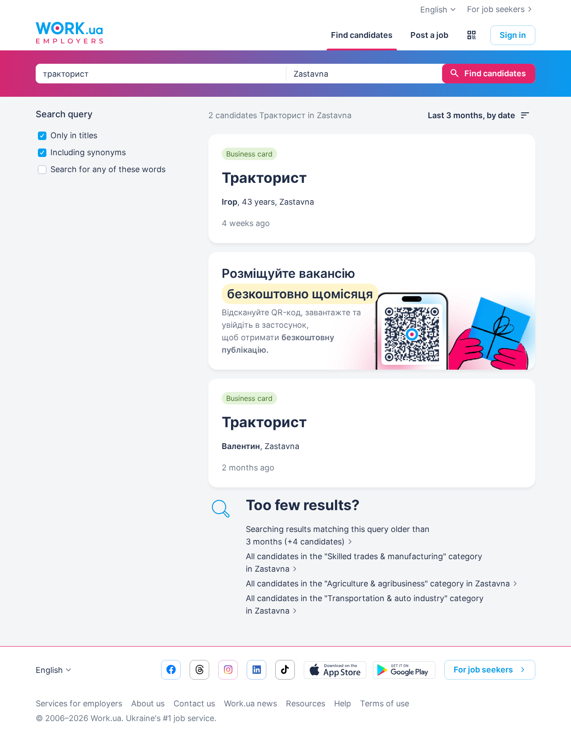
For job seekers (496, 9)
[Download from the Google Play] (404, 670)
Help (342, 703)
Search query (64, 114)
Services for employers (79, 703)
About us (148, 703)
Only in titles (73, 135)
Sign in (513, 35)
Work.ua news (250, 703)
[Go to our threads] (199, 670)
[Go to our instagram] (228, 670)
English (49, 670)
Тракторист (264, 177)
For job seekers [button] (483, 669)
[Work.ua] (69, 33)
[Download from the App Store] (335, 670)
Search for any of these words (108, 169)
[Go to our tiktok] (285, 670)
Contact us (194, 703)
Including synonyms (88, 152)
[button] (471, 35)
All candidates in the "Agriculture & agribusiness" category (378, 583)
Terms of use (384, 703)
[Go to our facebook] (171, 670)
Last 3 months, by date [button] (471, 115)
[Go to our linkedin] (256, 670)
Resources (305, 703)
